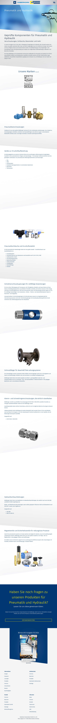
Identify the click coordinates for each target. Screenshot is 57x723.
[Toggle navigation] (54, 2)
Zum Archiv (28, 663)
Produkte (6, 681)
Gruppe (6, 673)
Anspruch (6, 676)
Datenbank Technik (8, 704)
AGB (30, 709)
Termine (31, 699)
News (30, 697)
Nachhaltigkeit (7, 690)
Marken (6, 688)
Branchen (31, 676)
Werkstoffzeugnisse (8, 709)
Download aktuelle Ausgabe (28, 660)
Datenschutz (32, 706)
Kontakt (31, 702)
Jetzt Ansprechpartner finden (28, 620)
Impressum (31, 704)
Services (6, 683)
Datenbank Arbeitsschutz (34, 681)
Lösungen (6, 678)
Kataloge (31, 683)
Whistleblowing (32, 711)
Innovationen (7, 686)
